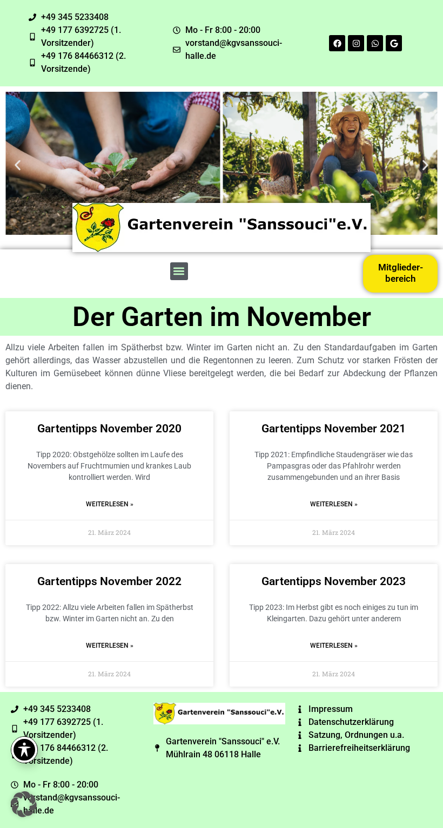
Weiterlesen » (109, 504)
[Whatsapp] (375, 43)
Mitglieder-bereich (400, 272)
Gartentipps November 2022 (109, 581)
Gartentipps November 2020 (109, 428)
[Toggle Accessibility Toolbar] (24, 750)
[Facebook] (337, 43)
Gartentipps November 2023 (333, 581)
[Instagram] (356, 43)
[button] (17, 165)
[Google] (394, 43)
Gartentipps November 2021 (333, 428)
